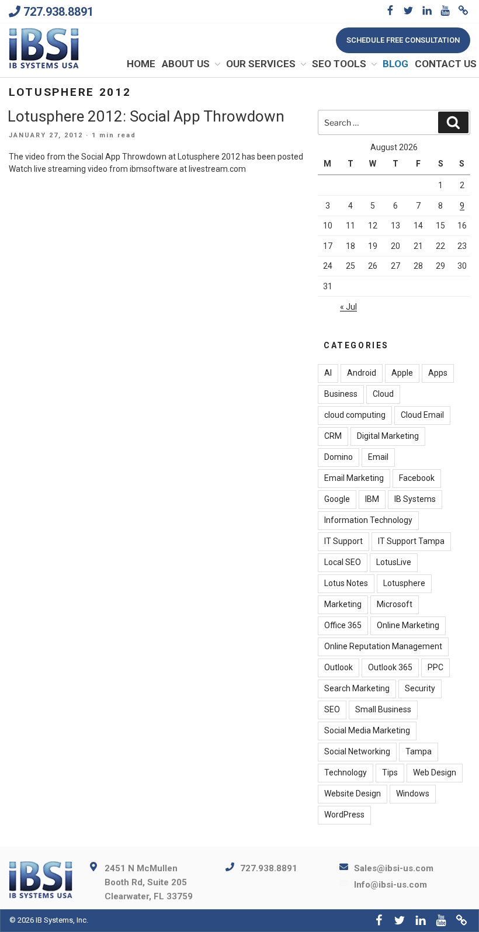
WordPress (344, 814)
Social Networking (357, 751)
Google (337, 499)
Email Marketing (354, 478)
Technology (345, 772)
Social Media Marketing (367, 730)
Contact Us (446, 64)
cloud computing (355, 415)
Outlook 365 (390, 667)
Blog (395, 64)
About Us (186, 64)
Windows (412, 793)
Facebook (417, 478)
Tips (390, 772)
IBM (372, 499)
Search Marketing (357, 688)
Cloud (383, 394)
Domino (338, 457)
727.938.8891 (58, 12)
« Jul (348, 306)
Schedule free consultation (403, 40)
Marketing (343, 604)
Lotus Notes (346, 583)
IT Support (343, 541)
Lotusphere (404, 583)
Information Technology (368, 520)
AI (328, 372)
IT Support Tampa (411, 541)
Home (141, 64)
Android (361, 372)
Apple (402, 372)
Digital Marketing (388, 436)
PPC (435, 667)
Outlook (338, 667)
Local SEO (342, 562)
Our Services (261, 64)
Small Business (383, 709)
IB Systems (415, 499)
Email (378, 457)
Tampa (418, 751)
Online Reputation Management (383, 646)
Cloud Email (422, 415)
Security (420, 688)
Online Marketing (408, 625)
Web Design (434, 772)
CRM (333, 436)
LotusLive (393, 562)
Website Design (352, 793)
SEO (332, 709)
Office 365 (343, 625)
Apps (437, 372)
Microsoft (394, 604)
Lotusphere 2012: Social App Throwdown (146, 116)
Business (340, 394)
